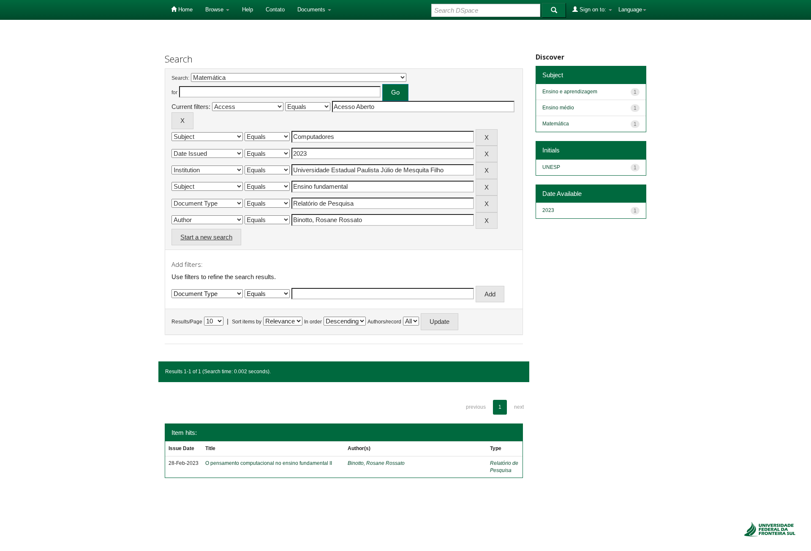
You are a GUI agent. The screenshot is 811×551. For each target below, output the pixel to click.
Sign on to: (593, 9)
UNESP (551, 167)
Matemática (555, 124)
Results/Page (186, 322)
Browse (215, 9)
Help (247, 9)
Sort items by (246, 322)
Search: (180, 78)
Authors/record (384, 322)
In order (313, 322)
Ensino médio (558, 108)
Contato (275, 9)
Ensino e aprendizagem (569, 92)
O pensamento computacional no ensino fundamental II (268, 463)
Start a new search (206, 237)
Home (185, 9)
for (174, 92)
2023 (548, 210)
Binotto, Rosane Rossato (376, 463)
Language (630, 9)
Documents (312, 9)
